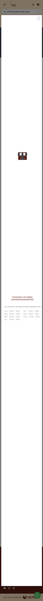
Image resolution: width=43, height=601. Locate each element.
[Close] (38, 18)
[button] (22, 156)
